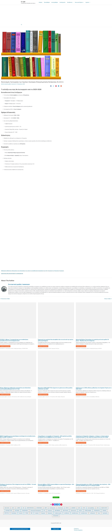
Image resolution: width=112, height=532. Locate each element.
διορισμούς (50, 513)
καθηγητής (22, 396)
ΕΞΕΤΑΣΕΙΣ (17, 510)
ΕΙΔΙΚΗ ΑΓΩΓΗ (104, 507)
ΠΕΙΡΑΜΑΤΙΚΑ (97, 510)
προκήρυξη (105, 513)
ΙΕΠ (44, 510)
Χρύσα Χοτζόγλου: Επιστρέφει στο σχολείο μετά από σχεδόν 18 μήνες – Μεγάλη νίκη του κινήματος (92, 340)
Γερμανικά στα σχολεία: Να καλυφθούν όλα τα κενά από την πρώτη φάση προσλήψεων (55, 340)
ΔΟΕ (79, 507)
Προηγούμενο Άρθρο (5, 298)
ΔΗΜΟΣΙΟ (73, 507)
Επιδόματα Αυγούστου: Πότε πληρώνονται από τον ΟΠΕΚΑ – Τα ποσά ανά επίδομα (18, 485)
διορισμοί (43, 513)
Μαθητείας (97, 396)
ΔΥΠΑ (53, 493)
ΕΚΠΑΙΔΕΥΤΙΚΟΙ (9, 510)
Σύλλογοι (57, 348)
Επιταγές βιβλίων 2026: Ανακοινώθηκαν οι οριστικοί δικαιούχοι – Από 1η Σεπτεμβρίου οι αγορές (56, 485)
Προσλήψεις (13, 513)
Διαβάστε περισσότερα (5, 346)
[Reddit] (61, 86)
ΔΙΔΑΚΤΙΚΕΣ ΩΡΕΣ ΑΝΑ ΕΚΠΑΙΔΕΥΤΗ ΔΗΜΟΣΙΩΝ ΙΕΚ (12, 273)
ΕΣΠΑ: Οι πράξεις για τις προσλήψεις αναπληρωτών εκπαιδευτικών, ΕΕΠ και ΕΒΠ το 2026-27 (17, 436)
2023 (13, 507)
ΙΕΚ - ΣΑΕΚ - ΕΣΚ (92, 493)
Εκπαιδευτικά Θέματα (17, 348)
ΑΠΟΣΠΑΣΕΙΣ (39, 507)
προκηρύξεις (56, 515)
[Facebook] (50, 86)
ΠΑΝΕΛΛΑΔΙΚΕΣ (88, 510)
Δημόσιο (15, 493)
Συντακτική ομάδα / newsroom (5, 396)
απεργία (37, 513)
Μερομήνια (63, 396)
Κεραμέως (50, 510)
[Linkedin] (58, 86)
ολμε (99, 513)
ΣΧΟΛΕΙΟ (100, 348)
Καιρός (59, 396)
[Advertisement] (56, 13)
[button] (72, 2)
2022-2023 (7, 507)
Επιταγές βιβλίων (57, 493)
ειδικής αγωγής (58, 513)
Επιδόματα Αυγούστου (21, 493)
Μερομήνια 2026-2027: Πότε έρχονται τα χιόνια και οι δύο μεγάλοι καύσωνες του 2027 (55, 388)
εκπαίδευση (66, 513)
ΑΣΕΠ (46, 507)
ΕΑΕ (98, 507)
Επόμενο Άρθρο (108, 298)
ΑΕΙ (23, 507)
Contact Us (76, 528)
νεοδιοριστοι (92, 513)
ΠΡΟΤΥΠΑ (6, 513)
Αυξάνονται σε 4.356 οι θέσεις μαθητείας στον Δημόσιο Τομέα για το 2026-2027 (93, 388)
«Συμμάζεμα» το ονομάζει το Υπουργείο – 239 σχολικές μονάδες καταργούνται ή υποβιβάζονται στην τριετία (55, 436)
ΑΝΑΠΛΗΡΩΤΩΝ (30, 507)
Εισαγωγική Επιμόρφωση (36, 510)
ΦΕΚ (31, 513)
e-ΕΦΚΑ (18, 507)
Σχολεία (21, 513)
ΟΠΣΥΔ (80, 510)
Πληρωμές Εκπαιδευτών (100, 493)
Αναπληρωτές (52, 507)
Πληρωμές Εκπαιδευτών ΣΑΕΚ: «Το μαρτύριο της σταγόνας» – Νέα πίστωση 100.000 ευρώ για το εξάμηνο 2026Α (93, 485)
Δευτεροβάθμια (92, 396)
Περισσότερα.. (55, 497)
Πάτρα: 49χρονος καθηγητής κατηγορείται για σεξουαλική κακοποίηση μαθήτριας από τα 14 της (15, 388)
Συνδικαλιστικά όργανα (93, 348)
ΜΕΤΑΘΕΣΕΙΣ (57, 510)
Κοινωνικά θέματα (27, 396)
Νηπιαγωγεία (73, 510)
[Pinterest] (56, 86)
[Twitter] (53, 86)
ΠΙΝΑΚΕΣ (104, 510)
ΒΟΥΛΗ (67, 507)
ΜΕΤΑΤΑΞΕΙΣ (65, 510)
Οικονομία (27, 493)
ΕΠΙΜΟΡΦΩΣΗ (25, 510)
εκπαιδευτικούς (75, 513)
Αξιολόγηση (60, 507)
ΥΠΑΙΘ (26, 513)
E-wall (23, 2)
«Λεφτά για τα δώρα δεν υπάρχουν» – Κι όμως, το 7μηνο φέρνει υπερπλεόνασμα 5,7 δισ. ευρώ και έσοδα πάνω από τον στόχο (92, 436)
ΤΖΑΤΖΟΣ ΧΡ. (2, 348)
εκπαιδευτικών (84, 513)
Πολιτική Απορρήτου (78, 530)
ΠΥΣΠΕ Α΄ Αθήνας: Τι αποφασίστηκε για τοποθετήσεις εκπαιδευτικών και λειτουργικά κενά (14, 340)
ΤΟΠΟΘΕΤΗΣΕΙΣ (25, 348)
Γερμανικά (53, 348)
